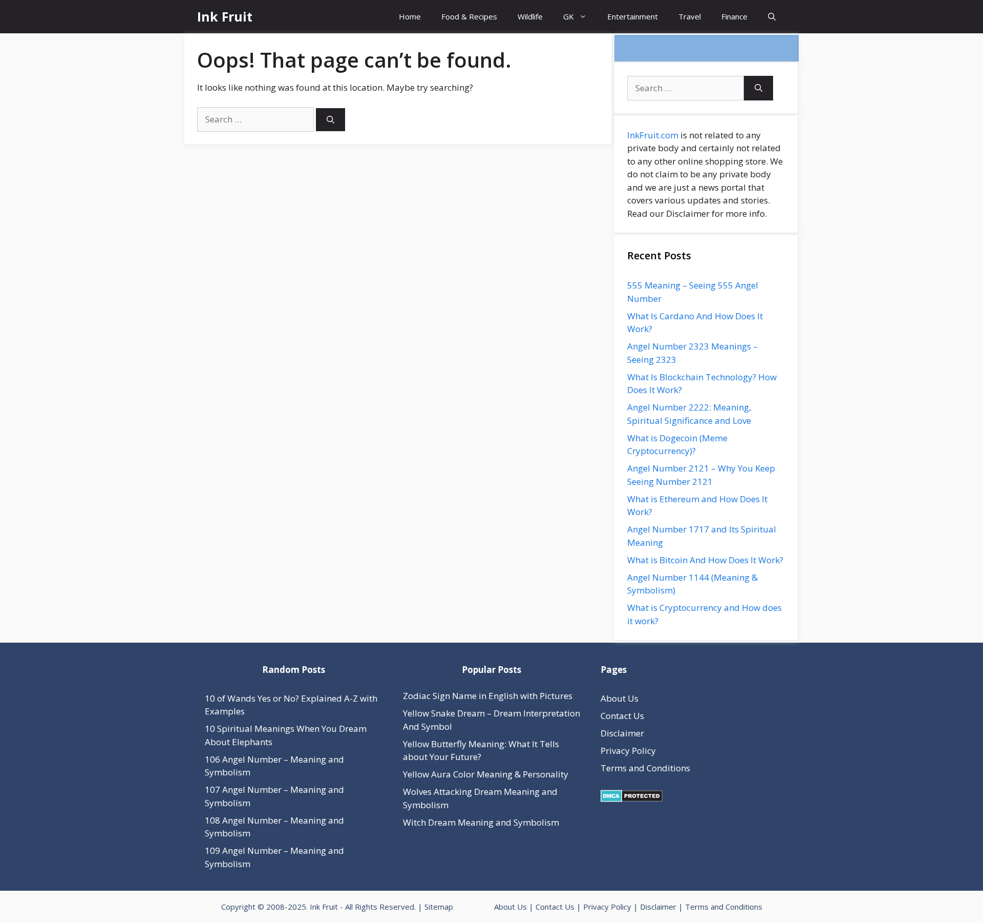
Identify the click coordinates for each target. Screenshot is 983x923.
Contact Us (622, 716)
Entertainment (632, 16)
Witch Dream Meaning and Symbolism (481, 822)
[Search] (330, 119)
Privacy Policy (628, 750)
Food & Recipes (469, 16)
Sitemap (438, 906)
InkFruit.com (652, 135)
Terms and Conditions (645, 768)
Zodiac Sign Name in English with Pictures (487, 696)
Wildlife (530, 16)
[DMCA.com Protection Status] (632, 799)
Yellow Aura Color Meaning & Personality (485, 774)
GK (568, 16)
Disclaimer (622, 733)
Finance (734, 16)
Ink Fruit (224, 16)
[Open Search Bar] (772, 16)
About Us (619, 698)
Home (410, 16)
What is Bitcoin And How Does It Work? (705, 560)
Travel (689, 16)
